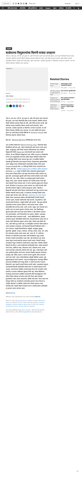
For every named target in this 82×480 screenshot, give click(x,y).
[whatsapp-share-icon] (7, 107)
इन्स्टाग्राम (28, 310)
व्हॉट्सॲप (42, 310)
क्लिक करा (37, 297)
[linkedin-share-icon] (17, 107)
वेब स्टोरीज (69, 8)
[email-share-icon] (20, 107)
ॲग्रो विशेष (22, 8)
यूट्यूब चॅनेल (27, 312)
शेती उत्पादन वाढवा (12, 8)
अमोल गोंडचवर (9, 96)
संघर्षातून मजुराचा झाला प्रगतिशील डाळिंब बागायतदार (32, 169)
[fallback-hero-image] (55, 85)
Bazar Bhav (27, 304)
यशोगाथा (61, 8)
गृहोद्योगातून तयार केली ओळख (37, 195)
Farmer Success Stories (21, 306)
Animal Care (34, 304)
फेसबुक (19, 310)
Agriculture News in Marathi (24, 300)
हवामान (41, 8)
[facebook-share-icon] (13, 107)
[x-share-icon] (10, 107)
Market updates (18, 304)
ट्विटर (23, 310)
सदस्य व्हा (13, 293)
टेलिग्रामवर (34, 310)
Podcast (67, 3)
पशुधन (54, 8)
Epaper (48, 8)
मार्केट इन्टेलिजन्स (32, 8)
